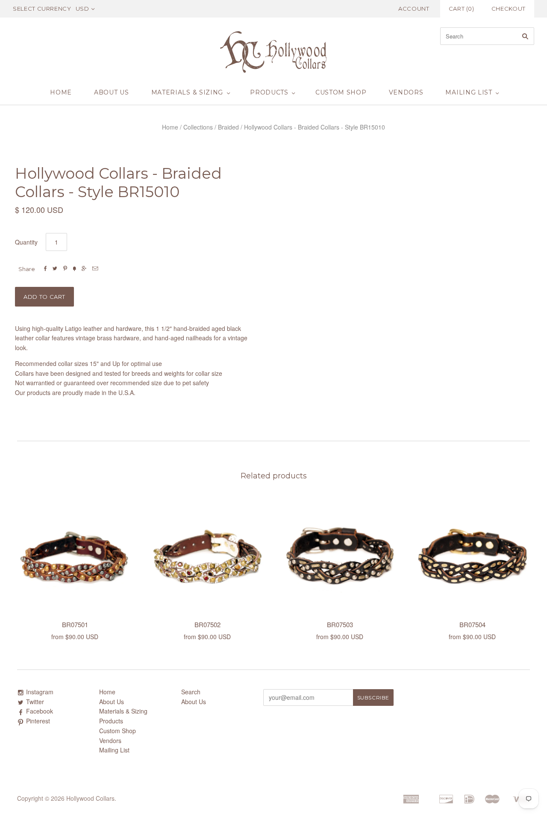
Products (269, 92)
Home (61, 92)
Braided (228, 127)
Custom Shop (341, 92)
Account (413, 8)
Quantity (26, 242)
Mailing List (468, 92)
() (461, 8)
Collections (198, 127)
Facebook (39, 711)
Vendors (406, 92)
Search (190, 691)
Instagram (39, 691)
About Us (111, 92)
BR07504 (472, 624)
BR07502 (207, 624)
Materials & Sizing (187, 92)
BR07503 (340, 624)
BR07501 (75, 624)
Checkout (508, 8)
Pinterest (38, 721)
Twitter (35, 701)
